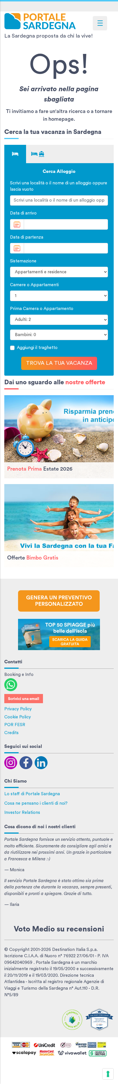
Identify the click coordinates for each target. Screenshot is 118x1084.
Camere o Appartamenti (34, 285)
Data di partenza (26, 237)
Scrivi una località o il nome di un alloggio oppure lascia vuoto (58, 186)
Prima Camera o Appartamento (41, 309)
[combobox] (59, 200)
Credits (11, 733)
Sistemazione (23, 261)
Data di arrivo (23, 213)
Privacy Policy (18, 709)
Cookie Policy (17, 717)
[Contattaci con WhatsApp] (10, 684)
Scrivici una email (23, 699)
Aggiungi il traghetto (37, 348)
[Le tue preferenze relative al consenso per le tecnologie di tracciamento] (108, 1074)
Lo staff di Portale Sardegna (32, 794)
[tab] (15, 154)
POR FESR (14, 725)
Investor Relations (22, 812)
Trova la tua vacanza (59, 363)
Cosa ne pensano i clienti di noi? (36, 803)
